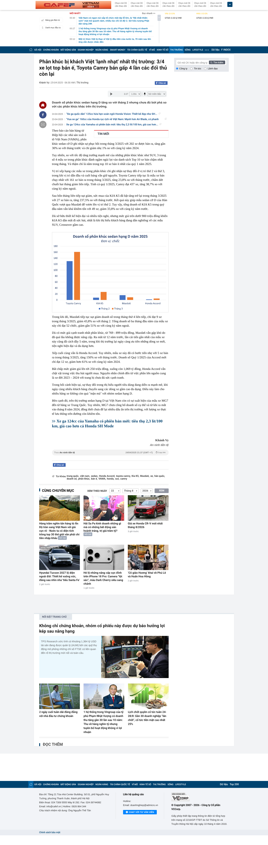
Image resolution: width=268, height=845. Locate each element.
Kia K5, (135, 476)
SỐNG (188, 50)
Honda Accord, (107, 476)
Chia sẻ (162, 83)
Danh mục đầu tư (53, 27)
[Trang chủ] (30, 49)
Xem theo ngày (97, 491)
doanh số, (72, 479)
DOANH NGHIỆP (86, 50)
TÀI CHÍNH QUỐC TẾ (137, 50)
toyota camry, (123, 476)
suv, (117, 479)
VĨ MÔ (152, 50)
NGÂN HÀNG (102, 50)
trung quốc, (73, 476)
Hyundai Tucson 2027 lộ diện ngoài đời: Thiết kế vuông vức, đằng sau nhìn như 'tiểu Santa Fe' (59, 576)
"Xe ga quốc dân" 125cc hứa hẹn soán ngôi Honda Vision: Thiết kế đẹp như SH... (111, 114)
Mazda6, (144, 476)
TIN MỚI (103, 134)
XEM (161, 490)
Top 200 (234, 784)
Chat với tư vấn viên (141, 812)
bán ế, (94, 479)
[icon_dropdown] (229, 4)
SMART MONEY (117, 50)
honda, (110, 479)
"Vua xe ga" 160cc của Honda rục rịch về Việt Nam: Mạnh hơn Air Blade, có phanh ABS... (112, 119)
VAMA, (102, 479)
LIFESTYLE (198, 50)
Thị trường (82, 82)
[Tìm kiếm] (217, 62)
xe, (152, 476)
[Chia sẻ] (42, 114)
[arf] (110, 456)
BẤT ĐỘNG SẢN (68, 50)
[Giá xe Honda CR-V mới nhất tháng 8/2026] (148, 508)
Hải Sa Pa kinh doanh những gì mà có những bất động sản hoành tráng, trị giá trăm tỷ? (102, 527)
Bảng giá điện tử (52, 20)
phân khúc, (84, 479)
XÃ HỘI (37, 50)
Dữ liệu (215, 49)
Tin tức (197, 68)
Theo (110, 452)
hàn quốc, (159, 476)
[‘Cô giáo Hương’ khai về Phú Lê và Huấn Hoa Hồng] (148, 557)
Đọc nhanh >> (148, 13)
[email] (42, 124)
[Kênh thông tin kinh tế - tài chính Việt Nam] (73, 5)
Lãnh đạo (213, 68)
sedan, (94, 476)
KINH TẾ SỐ (162, 50)
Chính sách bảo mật (49, 832)
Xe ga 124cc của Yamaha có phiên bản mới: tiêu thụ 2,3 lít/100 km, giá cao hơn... (112, 124)
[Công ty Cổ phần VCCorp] (200, 796)
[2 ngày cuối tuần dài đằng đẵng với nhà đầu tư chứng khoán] (59, 696)
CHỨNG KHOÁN (51, 50)
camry (123, 479)
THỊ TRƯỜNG (176, 50)
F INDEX (226, 49)
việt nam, (85, 476)
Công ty (183, 68)
